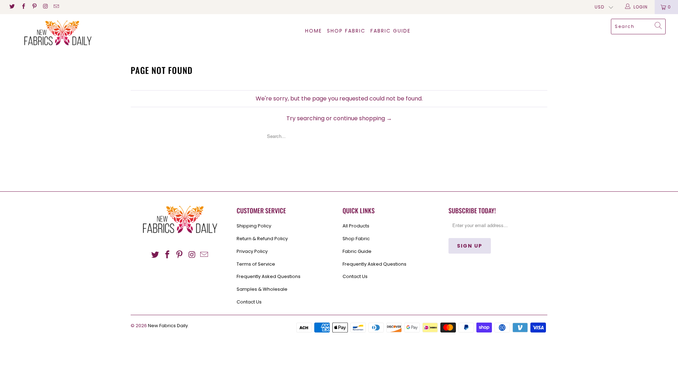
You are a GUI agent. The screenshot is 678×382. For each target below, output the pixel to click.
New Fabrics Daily (168, 325)
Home (313, 30)
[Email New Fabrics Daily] (56, 7)
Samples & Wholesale (262, 289)
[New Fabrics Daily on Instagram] (45, 7)
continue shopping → (362, 118)
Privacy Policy (252, 251)
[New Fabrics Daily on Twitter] (12, 7)
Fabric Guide (357, 251)
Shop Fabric (346, 30)
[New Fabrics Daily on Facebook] (23, 7)
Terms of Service (256, 264)
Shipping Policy (254, 225)
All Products (356, 225)
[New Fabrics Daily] (57, 33)
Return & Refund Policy (262, 238)
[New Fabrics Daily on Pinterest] (34, 7)
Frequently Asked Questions (269, 276)
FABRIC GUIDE (390, 30)
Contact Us (249, 302)
